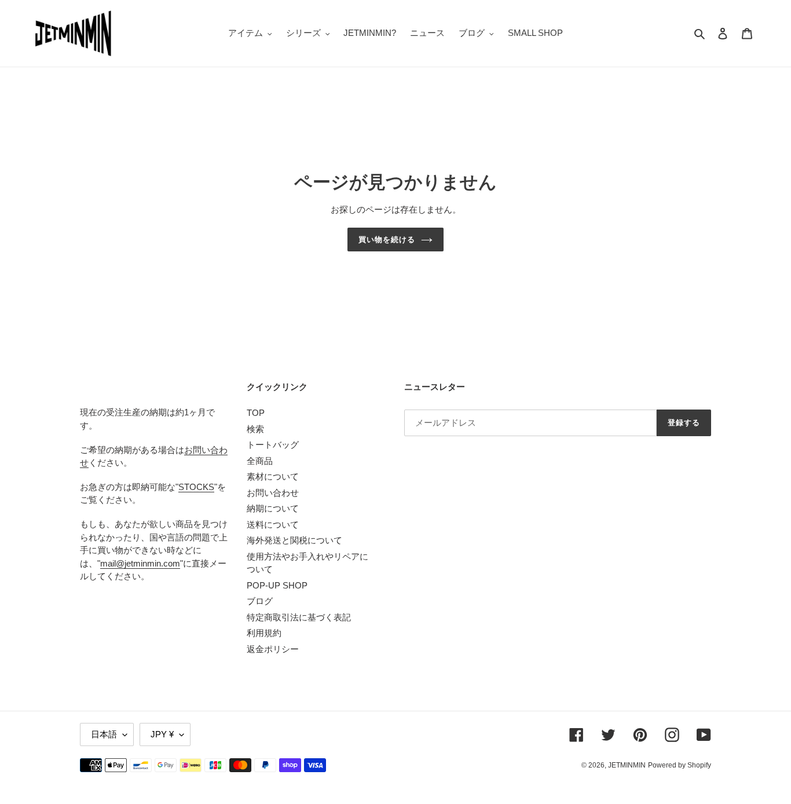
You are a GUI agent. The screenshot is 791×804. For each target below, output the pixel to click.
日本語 (104, 734)
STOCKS (196, 487)
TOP (256, 413)
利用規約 (264, 633)
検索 (255, 429)
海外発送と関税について (294, 540)
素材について (273, 476)
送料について (273, 524)
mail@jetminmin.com (140, 563)
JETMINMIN (627, 765)
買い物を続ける (386, 239)
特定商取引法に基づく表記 (299, 617)
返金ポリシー (273, 649)
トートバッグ (273, 444)
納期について (273, 508)
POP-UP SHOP (277, 585)
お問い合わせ (273, 493)
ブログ (260, 601)
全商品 (260, 461)
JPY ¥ (162, 734)
